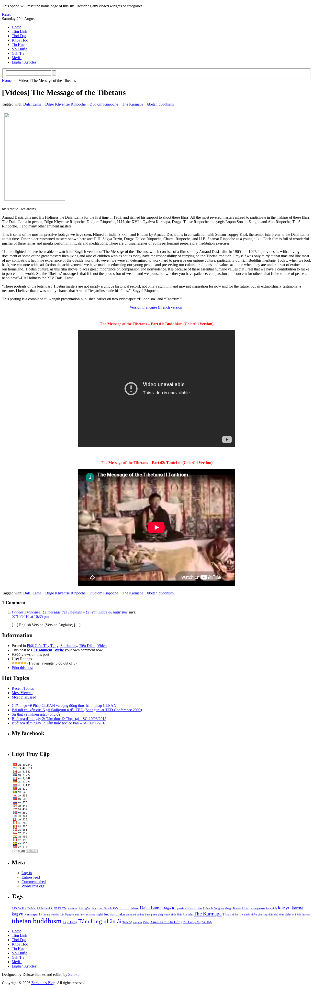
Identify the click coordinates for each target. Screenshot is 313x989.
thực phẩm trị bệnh (290, 914)
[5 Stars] (24, 663)
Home (16, 27)
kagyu (284, 908)
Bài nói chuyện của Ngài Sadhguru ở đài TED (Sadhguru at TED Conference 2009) (77, 710)
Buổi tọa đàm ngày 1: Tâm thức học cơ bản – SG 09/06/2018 (59, 723)
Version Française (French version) (156, 307)
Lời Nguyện (67, 914)
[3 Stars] (19, 663)
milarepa (90, 914)
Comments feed (34, 882)
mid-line (80, 914)
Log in (27, 873)
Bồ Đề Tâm (60, 908)
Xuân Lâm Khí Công (166, 922)
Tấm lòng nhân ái (100, 921)
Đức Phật (206, 922)
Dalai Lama (32, 104)
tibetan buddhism (160, 104)
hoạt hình (271, 908)
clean (94, 908)
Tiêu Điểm (87, 646)
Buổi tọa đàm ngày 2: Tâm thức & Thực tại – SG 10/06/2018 (59, 719)
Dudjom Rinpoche (103, 104)
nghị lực (102, 914)
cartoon (72, 908)
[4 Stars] (22, 663)
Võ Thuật (19, 49)
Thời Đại (19, 36)
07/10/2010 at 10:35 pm (30, 616)
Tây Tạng (70, 922)
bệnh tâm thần (45, 908)
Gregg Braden (233, 908)
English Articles (24, 62)
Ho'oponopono (253, 908)
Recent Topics (23, 688)
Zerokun (74, 974)
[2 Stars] (16, 663)
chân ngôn (84, 908)
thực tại (306, 914)
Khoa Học (20, 40)
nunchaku (117, 914)
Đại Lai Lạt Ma (192, 922)
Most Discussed (24, 697)
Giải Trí (18, 53)
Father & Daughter (213, 908)
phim (154, 914)
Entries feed (31, 877)
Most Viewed (22, 693)
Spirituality (68, 646)
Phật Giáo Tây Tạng (42, 646)
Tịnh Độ (127, 922)
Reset (6, 14)
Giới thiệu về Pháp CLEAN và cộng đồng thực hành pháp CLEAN (64, 705)
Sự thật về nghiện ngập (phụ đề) (36, 714)
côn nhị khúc (129, 908)
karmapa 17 (33, 914)
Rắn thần (188, 914)
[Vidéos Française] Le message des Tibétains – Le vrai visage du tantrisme (70, 612)
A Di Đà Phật (19, 908)
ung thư (137, 922)
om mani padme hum (138, 914)
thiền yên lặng (259, 914)
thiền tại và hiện (241, 914)
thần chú (273, 914)
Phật (179, 914)
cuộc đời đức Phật (108, 908)
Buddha (31, 908)
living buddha (51, 914)
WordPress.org (33, 886)
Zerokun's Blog (43, 983)
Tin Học (18, 45)
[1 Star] (13, 663)
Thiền (227, 914)
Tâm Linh (19, 31)
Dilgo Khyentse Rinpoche (65, 104)
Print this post (22, 668)
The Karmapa (132, 104)
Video (102, 646)
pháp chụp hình (167, 914)
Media (17, 58)
